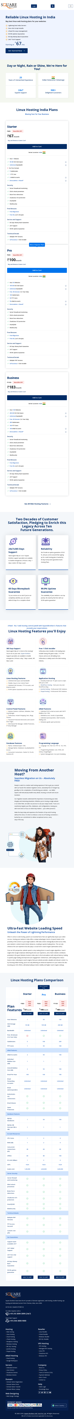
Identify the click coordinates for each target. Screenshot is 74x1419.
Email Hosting (10, 1358)
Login (34, 6)
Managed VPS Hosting (45, 1348)
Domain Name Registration (14, 1382)
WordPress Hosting (46, 685)
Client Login (42, 1387)
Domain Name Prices (12, 1384)
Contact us (42, 1380)
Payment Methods (44, 1375)
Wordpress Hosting (12, 1341)
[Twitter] (42, 1392)
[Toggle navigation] (70, 6)
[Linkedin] (45, 1392)
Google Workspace (12, 1361)
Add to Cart (27, 1013)
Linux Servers (10, 1370)
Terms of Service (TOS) (46, 1372)
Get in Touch (42, 1377)
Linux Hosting (10, 1334)
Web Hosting (10, 1332)
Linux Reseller (43, 1332)
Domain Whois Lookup (13, 1389)
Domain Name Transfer (13, 1387)
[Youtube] (50, 1392)
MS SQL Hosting (11, 1346)
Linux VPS (42, 1351)
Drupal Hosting (45, 691)
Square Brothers (25, 653)
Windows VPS (43, 1356)
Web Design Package (12, 1396)
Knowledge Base (44, 1389)
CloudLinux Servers (12, 1372)
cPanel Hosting (10, 1339)
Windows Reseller (44, 1337)
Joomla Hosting (45, 689)
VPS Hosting (42, 1346)
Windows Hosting (11, 1344)
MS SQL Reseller (44, 1339)
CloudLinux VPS (43, 1353)
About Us (41, 1367)
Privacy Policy (43, 1370)
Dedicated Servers (11, 1367)
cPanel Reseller (43, 1334)
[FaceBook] (39, 1392)
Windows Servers (11, 1375)
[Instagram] (47, 1392)
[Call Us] (53, 6)
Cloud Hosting (10, 1337)
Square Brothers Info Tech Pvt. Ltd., (35, 1413)
